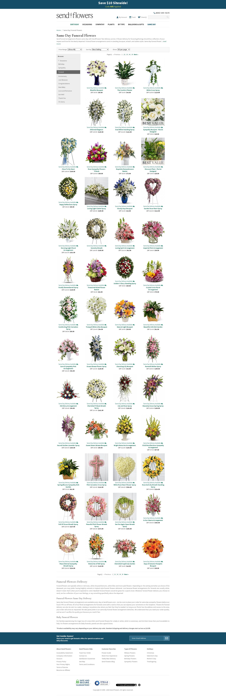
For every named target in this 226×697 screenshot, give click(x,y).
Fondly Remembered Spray (68, 287)
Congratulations (64, 83)
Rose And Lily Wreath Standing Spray (153, 486)
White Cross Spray (153, 90)
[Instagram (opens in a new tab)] (135, 685)
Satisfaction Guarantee (87, 659)
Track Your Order (85, 653)
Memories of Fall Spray (96, 564)
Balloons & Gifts (136, 24)
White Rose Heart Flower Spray (125, 485)
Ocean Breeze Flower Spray (96, 366)
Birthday (74, 24)
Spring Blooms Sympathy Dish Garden (68, 486)
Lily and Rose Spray (125, 406)
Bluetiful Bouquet (96, 90)
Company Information (64, 656)
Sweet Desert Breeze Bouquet (96, 445)
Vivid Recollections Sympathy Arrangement (153, 446)
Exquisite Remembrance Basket (125, 170)
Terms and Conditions (87, 664)
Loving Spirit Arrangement (124, 248)
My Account (123, 17)
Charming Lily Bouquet (125, 366)
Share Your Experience (109, 656)
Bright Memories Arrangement (125, 445)
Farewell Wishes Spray (153, 366)
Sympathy (100, 24)
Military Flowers (129, 653)
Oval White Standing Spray (124, 130)
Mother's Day (151, 659)
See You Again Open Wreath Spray (125, 525)
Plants (111, 24)
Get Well (61, 94)
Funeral (61, 72)
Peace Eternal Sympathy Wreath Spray (68, 565)
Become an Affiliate (63, 670)
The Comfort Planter (124, 90)
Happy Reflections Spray (68, 204)
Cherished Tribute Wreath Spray (96, 407)
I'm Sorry (61, 102)
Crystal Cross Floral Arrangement (153, 288)
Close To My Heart (68, 169)
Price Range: (63, 49)
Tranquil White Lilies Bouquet (96, 327)
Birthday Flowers (130, 659)
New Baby (61, 87)
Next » (136, 54)
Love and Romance (65, 91)
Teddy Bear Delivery (109, 659)
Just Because (63, 80)
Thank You (62, 98)
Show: (115, 49)
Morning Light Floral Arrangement (68, 249)
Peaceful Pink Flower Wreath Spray (96, 525)
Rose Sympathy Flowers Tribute (96, 170)
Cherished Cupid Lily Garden (125, 564)
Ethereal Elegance (96, 130)
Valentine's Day (152, 656)
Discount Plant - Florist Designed (153, 170)
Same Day (151, 24)
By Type (121, 24)
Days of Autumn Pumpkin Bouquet (153, 565)
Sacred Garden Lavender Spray (68, 445)
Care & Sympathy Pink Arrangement (68, 367)
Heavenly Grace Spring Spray (153, 406)
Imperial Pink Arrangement (153, 248)
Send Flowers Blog (108, 661)
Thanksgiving (151, 661)
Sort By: (88, 49)
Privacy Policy (61, 661)
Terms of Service (62, 667)
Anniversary (62, 76)
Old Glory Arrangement (68, 406)
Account (59, 659)
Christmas (150, 653)
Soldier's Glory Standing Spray (125, 283)
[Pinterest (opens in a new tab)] (139, 685)
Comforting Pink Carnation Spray (68, 328)
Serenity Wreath (96, 248)
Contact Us (83, 656)
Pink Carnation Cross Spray (96, 485)
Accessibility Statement (64, 653)
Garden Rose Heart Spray (153, 208)
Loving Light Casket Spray (96, 208)
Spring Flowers (129, 656)
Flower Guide (106, 653)
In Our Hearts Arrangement (153, 520)
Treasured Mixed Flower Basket (96, 288)
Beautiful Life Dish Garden (153, 327)
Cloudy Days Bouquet (124, 208)
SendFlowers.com (74, 15)
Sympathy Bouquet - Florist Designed (153, 131)
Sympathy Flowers (130, 661)
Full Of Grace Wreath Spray (68, 524)
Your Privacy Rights (63, 664)
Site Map (82, 661)
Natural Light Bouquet (125, 327)
